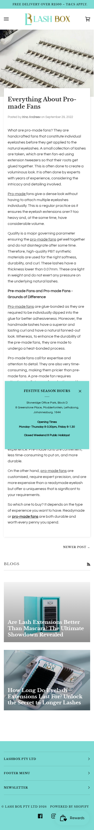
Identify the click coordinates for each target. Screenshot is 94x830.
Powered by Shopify (69, 806)
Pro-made (17, 194)
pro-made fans (43, 239)
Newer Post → (76, 547)
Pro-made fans (21, 306)
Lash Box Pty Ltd (21, 806)
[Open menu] (11, 19)
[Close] (82, 389)
